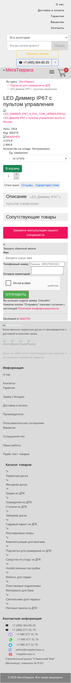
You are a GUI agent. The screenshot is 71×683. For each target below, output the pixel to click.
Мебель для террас (19, 577)
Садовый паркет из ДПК (21, 524)
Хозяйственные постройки (23, 568)
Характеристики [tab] (47, 185)
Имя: (6, 252)
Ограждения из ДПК (19, 502)
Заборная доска (16, 515)
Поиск (60, 46)
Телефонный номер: (16, 264)
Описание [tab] (11, 185)
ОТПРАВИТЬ (16, 294)
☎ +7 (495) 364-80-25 (34, 62)
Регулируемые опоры (20, 533)
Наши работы (12, 445)
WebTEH (25, 318)
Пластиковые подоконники (23, 585)
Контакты (57, 27)
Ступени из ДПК (16, 506)
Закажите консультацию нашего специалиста (35, 233)
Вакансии (57, 22)
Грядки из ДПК (15, 493)
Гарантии (57, 16)
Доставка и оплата (51, 10)
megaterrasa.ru (25, 653)
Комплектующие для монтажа (25, 541)
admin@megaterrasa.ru (30, 649)
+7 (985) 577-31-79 (24, 629)
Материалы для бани (20, 590)
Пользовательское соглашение (23, 423)
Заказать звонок (37, 53)
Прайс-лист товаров (16, 454)
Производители (13, 414)
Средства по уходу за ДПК (23, 559)
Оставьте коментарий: (17, 273)
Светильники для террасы (23, 599)
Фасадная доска (16, 484)
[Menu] (51, 72)
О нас (60, 4)
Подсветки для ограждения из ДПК (28, 550)
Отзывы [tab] (27, 185)
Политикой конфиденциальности (38, 308)
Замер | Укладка (13, 396)
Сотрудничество (14, 436)
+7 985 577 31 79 (27, 634)
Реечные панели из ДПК (21, 608)
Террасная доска (17, 475)
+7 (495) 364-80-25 (24, 625)
